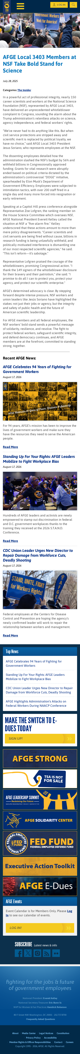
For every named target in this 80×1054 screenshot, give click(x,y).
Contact (58, 1042)
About (15, 1033)
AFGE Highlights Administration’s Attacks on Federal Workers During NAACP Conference (36, 703)
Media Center (29, 1033)
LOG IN (61, 4)
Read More (10, 447)
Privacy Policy (33, 1037)
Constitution (63, 1033)
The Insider (24, 90)
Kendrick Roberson (57, 1007)
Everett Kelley (50, 998)
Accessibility (50, 1037)
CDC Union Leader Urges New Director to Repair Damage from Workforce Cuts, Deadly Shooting (38, 555)
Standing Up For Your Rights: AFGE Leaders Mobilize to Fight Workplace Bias (35, 677)
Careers (69, 1042)
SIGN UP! (16, 739)
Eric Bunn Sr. (55, 1002)
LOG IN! (16, 928)
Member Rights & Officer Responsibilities (30, 1042)
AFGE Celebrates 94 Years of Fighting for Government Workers (34, 663)
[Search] (73, 5)
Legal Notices (46, 1033)
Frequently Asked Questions (40, 1019)
